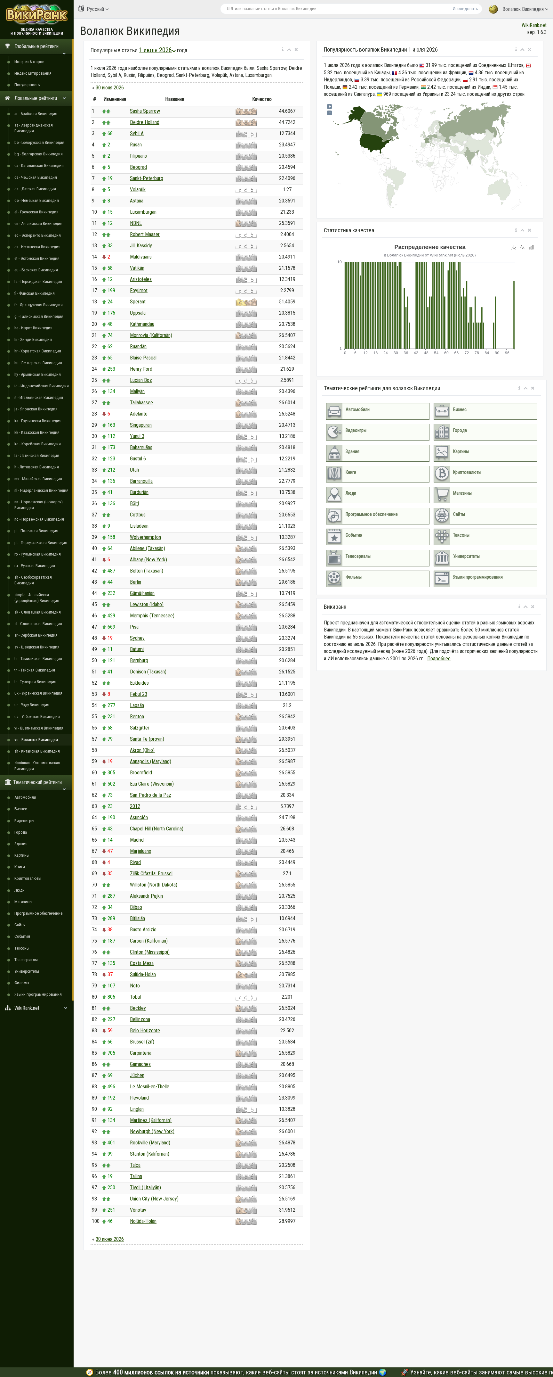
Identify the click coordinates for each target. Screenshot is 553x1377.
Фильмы (21, 982)
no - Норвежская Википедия (39, 519)
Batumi (137, 649)
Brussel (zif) (142, 1042)
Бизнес (20, 808)
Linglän (137, 1109)
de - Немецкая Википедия (36, 200)
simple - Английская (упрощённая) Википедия (36, 597)
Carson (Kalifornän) (149, 941)
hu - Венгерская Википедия (38, 362)
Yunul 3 (137, 436)
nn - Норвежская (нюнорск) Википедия (38, 504)
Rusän (136, 145)
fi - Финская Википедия (34, 293)
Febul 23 (138, 694)
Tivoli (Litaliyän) (145, 1187)
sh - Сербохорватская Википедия (33, 580)
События (22, 936)
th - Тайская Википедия (34, 670)
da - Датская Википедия (35, 188)
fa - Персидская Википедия (38, 281)
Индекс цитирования (33, 73)
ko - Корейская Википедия (37, 443)
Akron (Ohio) (142, 750)
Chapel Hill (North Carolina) (156, 829)
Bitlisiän (137, 918)
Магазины (23, 901)
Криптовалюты (27, 878)
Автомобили (25, 797)
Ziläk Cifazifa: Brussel (151, 873)
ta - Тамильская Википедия (38, 658)
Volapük (138, 189)
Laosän (137, 705)
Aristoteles (141, 279)
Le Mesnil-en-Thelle (149, 1087)
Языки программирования (38, 994)
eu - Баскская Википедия (36, 270)
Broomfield (141, 773)
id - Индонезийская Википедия (41, 385)
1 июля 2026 (155, 50)
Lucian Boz (141, 380)
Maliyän (137, 391)
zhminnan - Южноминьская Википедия (37, 765)
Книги (19, 866)
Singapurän (141, 425)
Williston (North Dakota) (153, 885)
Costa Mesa (142, 963)
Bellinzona (140, 1019)
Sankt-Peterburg (146, 178)
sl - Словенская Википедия (38, 623)
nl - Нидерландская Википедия (41, 490)
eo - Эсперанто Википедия (37, 235)
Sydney (137, 638)
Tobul (135, 997)
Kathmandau (142, 324)
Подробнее (439, 659)
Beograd (138, 167)
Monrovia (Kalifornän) (151, 335)
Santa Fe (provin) (147, 739)
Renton (137, 716)
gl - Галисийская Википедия (38, 316)
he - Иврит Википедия (33, 328)
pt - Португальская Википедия (40, 542)
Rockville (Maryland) (150, 1143)
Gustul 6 (138, 459)
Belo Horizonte (145, 1030)
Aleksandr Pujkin (146, 896)
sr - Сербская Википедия (36, 635)
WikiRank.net (534, 25)
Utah (134, 470)
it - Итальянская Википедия (38, 397)
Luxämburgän (143, 212)
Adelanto (139, 414)
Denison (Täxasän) (148, 672)
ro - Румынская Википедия (37, 554)
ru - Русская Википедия (34, 565)
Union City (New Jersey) (154, 1199)
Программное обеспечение (38, 913)
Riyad (135, 862)
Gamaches (140, 1064)
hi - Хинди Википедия (33, 339)
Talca (135, 1165)
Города (20, 832)
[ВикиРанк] (37, 13)
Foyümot (139, 290)
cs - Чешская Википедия (35, 177)
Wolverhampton (145, 537)
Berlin (135, 582)
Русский (95, 9)
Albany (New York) (148, 560)
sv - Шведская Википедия (37, 647)
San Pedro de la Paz (150, 795)
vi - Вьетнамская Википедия (38, 728)
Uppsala (138, 313)
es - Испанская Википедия (37, 246)
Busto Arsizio (143, 930)
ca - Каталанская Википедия (39, 165)
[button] (282, 49)
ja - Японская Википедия (36, 409)
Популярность (27, 84)
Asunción (139, 817)
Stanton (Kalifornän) (149, 1154)
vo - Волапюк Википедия (36, 739)
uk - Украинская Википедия (38, 693)
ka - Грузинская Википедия (37, 420)
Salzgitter (139, 728)
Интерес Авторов (29, 61)
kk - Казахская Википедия (37, 432)
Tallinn (136, 1176)
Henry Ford (141, 369)
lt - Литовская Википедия (36, 467)
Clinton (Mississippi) (150, 952)
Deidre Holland (144, 122)
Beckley (138, 1008)
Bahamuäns (141, 447)
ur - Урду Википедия (31, 704)
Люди (19, 890)
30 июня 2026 (110, 88)
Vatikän (137, 268)
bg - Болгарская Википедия (38, 154)
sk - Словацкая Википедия (37, 612)
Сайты (20, 924)
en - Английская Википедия (38, 223)
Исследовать (465, 8)
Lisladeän (139, 526)
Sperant (138, 302)
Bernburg (139, 660)
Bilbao (136, 907)
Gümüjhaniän (142, 593)
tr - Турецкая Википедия (35, 681)
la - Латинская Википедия (36, 455)
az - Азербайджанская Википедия (33, 128)
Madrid (137, 840)
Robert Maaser (145, 234)
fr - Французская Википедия (38, 304)
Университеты (26, 971)
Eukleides (139, 683)
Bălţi (134, 503)
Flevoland (139, 1098)
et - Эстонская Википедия (37, 258)
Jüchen (137, 1075)
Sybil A (137, 133)
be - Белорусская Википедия (39, 142)
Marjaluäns (140, 851)
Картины (21, 855)
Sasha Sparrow (145, 111)
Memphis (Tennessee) (152, 616)
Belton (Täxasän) (146, 571)
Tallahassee (141, 403)
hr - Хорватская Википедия (37, 351)
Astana (136, 201)
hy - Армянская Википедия (37, 374)
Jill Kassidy (141, 246)
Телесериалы (26, 959)
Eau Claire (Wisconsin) (152, 784)
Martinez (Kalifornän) (151, 1120)
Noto (135, 986)
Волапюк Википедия (523, 9)
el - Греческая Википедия (36, 212)
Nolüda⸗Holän (143, 1221)
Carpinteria (140, 1053)
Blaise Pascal (143, 358)
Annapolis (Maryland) (150, 761)
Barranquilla (141, 481)
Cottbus (138, 515)
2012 (135, 806)
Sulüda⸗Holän (143, 974)
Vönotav (138, 1210)
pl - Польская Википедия (36, 530)
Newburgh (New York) (152, 1131)
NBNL (136, 223)
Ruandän (138, 346)
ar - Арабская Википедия (35, 113)
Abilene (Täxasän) (147, 548)
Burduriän (139, 492)
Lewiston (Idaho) (147, 604)
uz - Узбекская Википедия (37, 716)
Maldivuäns (141, 257)
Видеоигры (24, 820)
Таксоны (21, 948)
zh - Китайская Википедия (37, 751)
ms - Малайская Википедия (38, 478)
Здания (21, 843)
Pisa (134, 627)
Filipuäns (138, 156)
